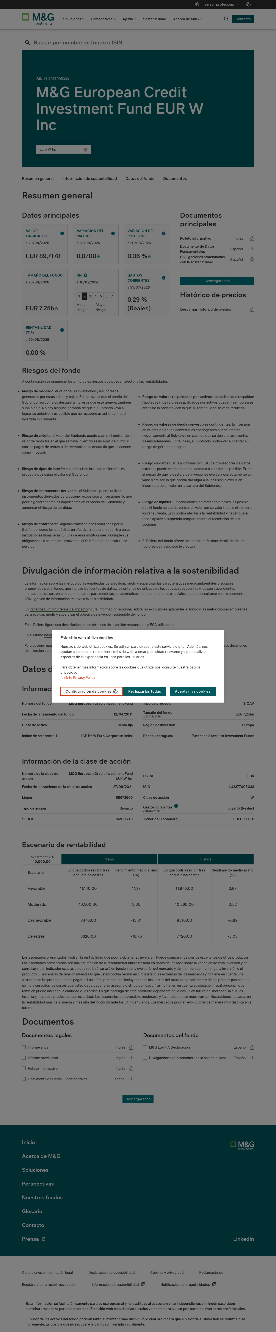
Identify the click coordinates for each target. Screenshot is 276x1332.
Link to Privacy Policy (78, 677)
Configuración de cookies (88, 691)
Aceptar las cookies (192, 691)
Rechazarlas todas (144, 691)
